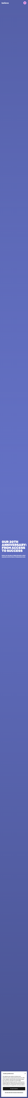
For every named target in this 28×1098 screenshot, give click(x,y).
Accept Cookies (14, 1088)
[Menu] (24, 2)
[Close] (25, 1073)
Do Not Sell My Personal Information (14, 1092)
